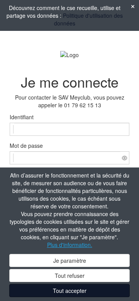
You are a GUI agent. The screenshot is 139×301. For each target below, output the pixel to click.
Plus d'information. (69, 245)
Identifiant (22, 117)
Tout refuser (70, 275)
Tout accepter (69, 290)
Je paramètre (69, 260)
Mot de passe (26, 145)
